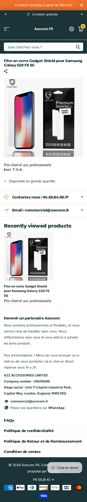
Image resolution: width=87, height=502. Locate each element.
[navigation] (5, 14)
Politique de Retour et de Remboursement (43, 441)
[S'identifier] (71, 29)
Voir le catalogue (6, 29)
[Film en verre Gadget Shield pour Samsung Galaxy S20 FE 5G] (28, 256)
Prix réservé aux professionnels (27, 165)
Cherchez (77, 47)
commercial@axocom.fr (29, 401)
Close (81, 5)
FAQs (9, 420)
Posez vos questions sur (37, 408)
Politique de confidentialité (29, 430)
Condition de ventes (22, 451)
